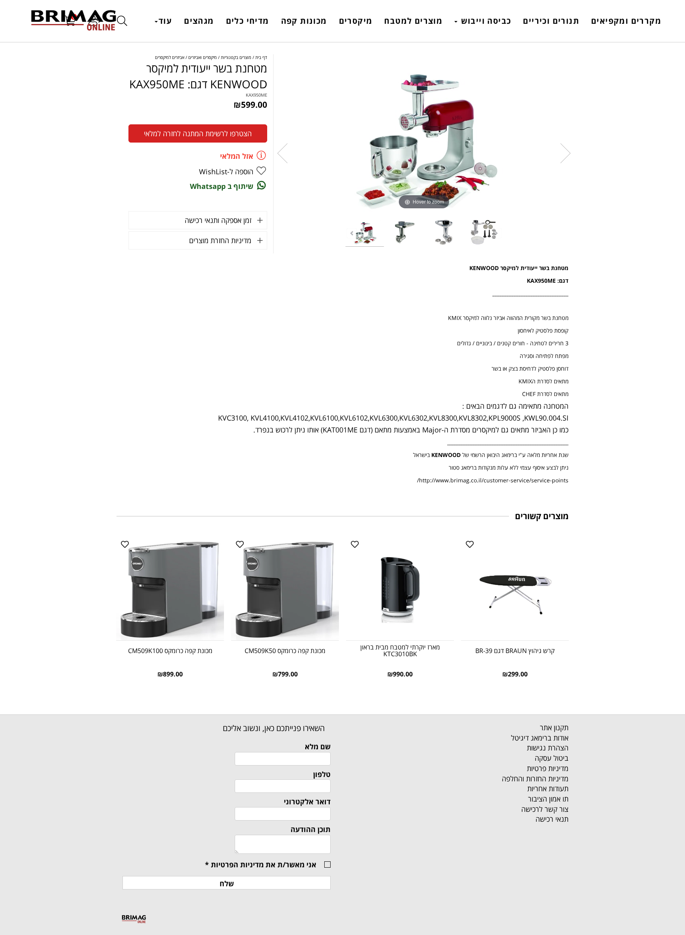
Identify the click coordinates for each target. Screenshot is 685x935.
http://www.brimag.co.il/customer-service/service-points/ (492, 480)
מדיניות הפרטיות (237, 864)
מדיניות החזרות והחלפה (535, 778)
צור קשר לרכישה (544, 809)
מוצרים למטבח (413, 20)
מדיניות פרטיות (547, 768)
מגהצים (199, 20)
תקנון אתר (554, 727)
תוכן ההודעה (311, 829)
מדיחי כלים (247, 20)
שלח (227, 883)
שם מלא (318, 746)
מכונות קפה (304, 20)
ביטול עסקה (551, 758)
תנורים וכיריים (551, 20)
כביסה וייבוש (484, 20)
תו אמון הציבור (548, 799)
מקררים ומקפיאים (626, 20)
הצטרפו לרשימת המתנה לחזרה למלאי (198, 133)
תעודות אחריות (547, 788)
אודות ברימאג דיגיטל (539, 738)
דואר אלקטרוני (307, 801)
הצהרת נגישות (547, 747)
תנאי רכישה (552, 819)
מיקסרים (356, 20)
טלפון (322, 774)
